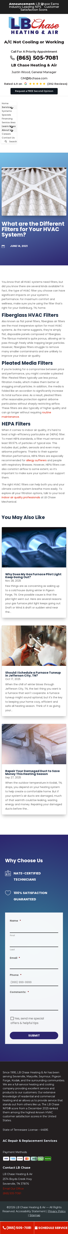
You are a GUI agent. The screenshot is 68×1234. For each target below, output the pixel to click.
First (12, 935)
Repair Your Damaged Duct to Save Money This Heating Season (32, 772)
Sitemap (35, 1215)
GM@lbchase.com (34, 78)
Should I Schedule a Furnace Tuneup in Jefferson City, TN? (33, 674)
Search (13, 141)
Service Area (8, 122)
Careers (6, 133)
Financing (7, 118)
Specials (6, 114)
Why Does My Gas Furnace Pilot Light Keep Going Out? (33, 575)
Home (5, 103)
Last (12, 949)
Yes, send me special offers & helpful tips (27, 1020)
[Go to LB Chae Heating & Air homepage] (34, 26)
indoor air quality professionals (21, 497)
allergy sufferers (36, 460)
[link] (17, 1228)
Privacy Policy (57, 1211)
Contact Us (8, 137)
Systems (7, 111)
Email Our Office (13, 1188)
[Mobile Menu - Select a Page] (12, 108)
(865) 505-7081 (37, 58)
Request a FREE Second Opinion (34, 91)
